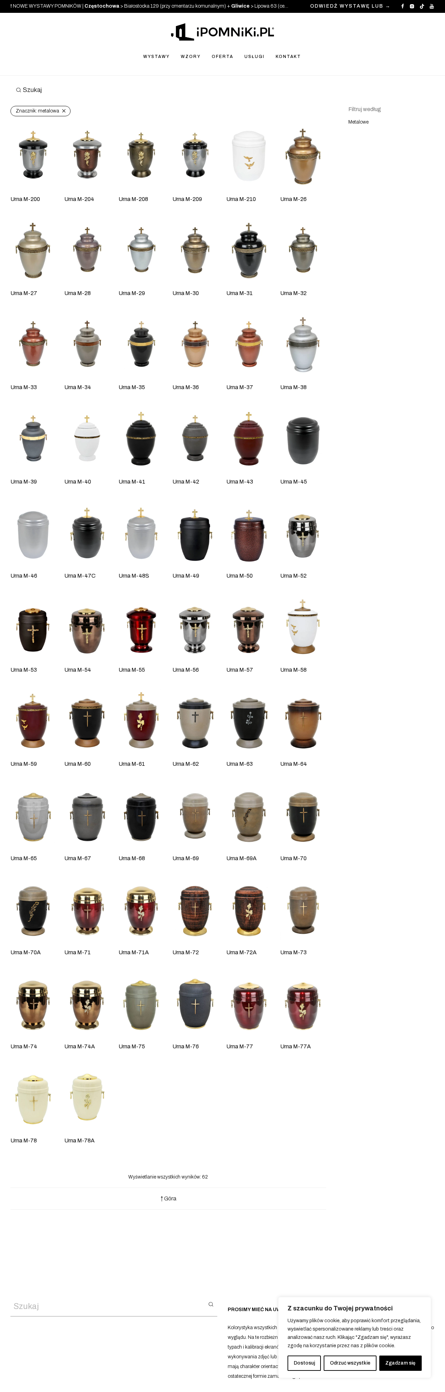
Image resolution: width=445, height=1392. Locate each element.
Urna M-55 (132, 670)
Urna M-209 (187, 199)
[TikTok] (422, 6)
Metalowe (358, 122)
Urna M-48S (134, 576)
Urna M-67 (77, 858)
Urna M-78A (79, 1140)
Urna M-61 (132, 764)
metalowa (37, 111)
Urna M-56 (185, 670)
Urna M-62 (185, 764)
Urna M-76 (185, 1046)
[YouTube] (432, 6)
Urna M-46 (23, 576)
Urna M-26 (293, 199)
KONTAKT (288, 56)
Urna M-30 (185, 293)
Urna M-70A (25, 952)
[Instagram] (411, 6)
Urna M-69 (185, 858)
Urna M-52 (293, 576)
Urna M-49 (185, 576)
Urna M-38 (293, 387)
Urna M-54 (77, 670)
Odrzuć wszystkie (350, 1363)
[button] (211, 1304)
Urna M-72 (185, 952)
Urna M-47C (80, 576)
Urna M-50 (239, 576)
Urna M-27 (23, 293)
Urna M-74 (23, 1046)
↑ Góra (168, 1198)
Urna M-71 (77, 952)
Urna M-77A (295, 1046)
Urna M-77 (239, 1046)
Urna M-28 (77, 293)
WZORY (191, 56)
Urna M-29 (132, 293)
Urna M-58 (293, 670)
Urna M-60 (77, 764)
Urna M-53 (23, 670)
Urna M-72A (241, 952)
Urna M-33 (23, 387)
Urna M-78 (23, 1140)
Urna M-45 (293, 482)
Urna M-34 (77, 387)
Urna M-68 (132, 858)
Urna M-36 (185, 387)
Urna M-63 (239, 764)
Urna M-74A (79, 1046)
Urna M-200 (25, 199)
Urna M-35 (132, 387)
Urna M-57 (239, 670)
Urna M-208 (133, 199)
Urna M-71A (134, 952)
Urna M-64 (293, 764)
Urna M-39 (23, 482)
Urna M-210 (241, 199)
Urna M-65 (23, 858)
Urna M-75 (132, 1046)
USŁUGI (254, 56)
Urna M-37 (239, 387)
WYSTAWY (156, 56)
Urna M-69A (241, 858)
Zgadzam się (400, 1363)
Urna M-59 (23, 764)
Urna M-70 (293, 858)
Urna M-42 (185, 482)
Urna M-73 (293, 952)
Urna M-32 (293, 293)
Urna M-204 (79, 199)
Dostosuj (304, 1363)
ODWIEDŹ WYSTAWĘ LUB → (350, 6)
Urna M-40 (77, 482)
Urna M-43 (239, 482)
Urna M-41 (132, 482)
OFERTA (222, 56)
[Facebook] (402, 6)
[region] (354, 1337)
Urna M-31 (239, 293)
